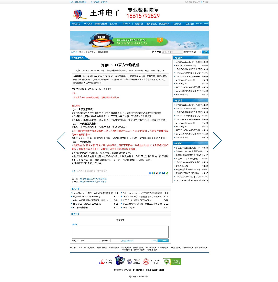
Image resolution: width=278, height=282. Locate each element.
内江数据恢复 (152, 250)
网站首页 (76, 23)
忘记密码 (82, 2)
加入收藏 (188, 2)
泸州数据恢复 (188, 248)
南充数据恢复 (138, 248)
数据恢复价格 (101, 23)
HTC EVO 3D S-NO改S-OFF (189, 69)
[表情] (74, 224)
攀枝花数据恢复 (201, 248)
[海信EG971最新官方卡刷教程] (61, 141)
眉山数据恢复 (89, 248)
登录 (71, 2)
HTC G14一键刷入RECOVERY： (138, 200)
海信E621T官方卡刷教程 (187, 158)
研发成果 (88, 23)
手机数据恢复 (102, 52)
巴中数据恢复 (151, 248)
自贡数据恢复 (163, 248)
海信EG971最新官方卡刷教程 (93, 181)
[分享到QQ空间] (153, 173)
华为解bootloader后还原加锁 (189, 62)
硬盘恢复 (139, 23)
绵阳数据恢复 (126, 248)
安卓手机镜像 (182, 166)
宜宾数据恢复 (175, 248)
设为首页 (196, 2)
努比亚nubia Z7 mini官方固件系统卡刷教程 (142, 193)
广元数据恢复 (127, 250)
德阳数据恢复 (114, 248)
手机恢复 (126, 23)
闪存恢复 (177, 23)
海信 (105, 171)
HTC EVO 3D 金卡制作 (186, 65)
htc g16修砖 (181, 83)
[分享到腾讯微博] (160, 173)
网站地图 (73, 248)
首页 (81, 52)
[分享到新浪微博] (157, 173)
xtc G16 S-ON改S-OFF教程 (188, 91)
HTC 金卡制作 (182, 94)
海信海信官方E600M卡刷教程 (93, 179)
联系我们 (190, 23)
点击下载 (108, 89)
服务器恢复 (152, 23)
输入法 (79, 171)
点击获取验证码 (127, 241)
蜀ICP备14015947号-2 (139, 276)
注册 (76, 2)
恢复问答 (114, 23)
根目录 (92, 171)
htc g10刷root (129, 207)
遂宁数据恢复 (139, 250)
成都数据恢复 (101, 248)
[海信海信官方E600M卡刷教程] (216, 141)
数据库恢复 (164, 23)
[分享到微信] (167, 173)
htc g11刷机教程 (80, 207)
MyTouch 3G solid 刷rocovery (86, 196)
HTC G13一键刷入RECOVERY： (88, 204)
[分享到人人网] (163, 173)
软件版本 (86, 171)
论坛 (80, 248)
